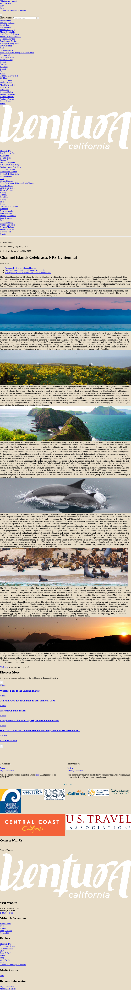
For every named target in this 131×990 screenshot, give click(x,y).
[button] (65, 237)
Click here (4, 667)
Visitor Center (5, 924)
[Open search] (1, 15)
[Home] (65, 148)
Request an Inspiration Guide (7, 769)
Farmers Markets (7, 96)
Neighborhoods (6, 80)
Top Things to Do (7, 23)
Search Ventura (6, 18)
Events (3, 103)
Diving (3, 69)
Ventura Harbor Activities (10, 36)
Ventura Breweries (7, 94)
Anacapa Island (6, 55)
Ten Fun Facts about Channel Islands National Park (26, 270)
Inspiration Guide (7, 986)
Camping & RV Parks (9, 76)
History (3, 928)
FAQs (2, 926)
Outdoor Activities (7, 39)
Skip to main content (8, 1)
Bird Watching (6, 46)
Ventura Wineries (7, 99)
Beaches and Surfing (8, 41)
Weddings (4, 78)
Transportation (6, 83)
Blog (2, 6)
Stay (2, 71)
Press (2, 8)
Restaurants (4, 90)
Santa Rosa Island (7, 57)
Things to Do (5, 20)
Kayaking (4, 66)
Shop (2, 958)
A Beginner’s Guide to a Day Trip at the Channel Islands (28, 272)
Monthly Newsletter (8, 85)
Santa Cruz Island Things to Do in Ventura (17, 53)
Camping (3, 64)
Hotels (2, 73)
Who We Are (5, 3)
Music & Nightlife (7, 32)
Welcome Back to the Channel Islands (20, 268)
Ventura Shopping (7, 29)
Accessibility (5, 933)
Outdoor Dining (6, 92)
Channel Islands (6, 50)
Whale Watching (6, 60)
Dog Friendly (5, 27)
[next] (1, 683)
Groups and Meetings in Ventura (13, 10)
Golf (2, 48)
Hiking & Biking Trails (9, 43)
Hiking (3, 62)
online (37, 775)
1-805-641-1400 (6, 913)
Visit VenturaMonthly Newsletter (76, 769)
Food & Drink (6, 87)
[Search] (38, 18)
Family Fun (4, 25)
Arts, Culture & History (9, 34)
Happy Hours (5, 101)
